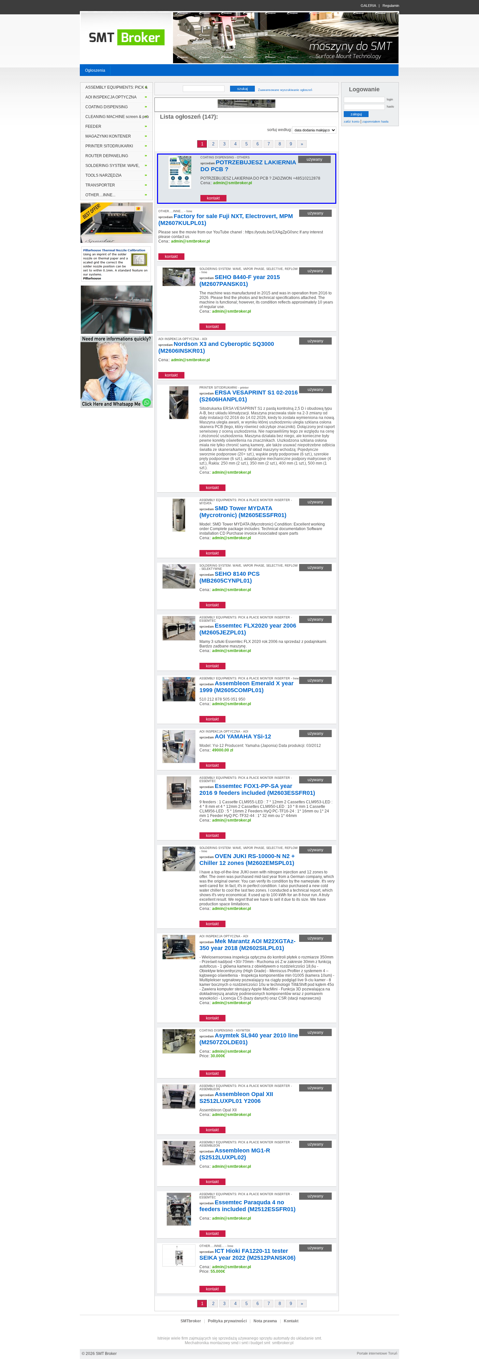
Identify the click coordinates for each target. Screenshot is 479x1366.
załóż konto (351, 121)
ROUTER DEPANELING (106, 156)
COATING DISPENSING (106, 107)
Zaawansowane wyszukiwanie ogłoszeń (285, 90)
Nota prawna (265, 1321)
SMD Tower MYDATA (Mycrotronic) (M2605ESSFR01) (242, 511)
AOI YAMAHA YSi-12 (243, 736)
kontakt (213, 198)
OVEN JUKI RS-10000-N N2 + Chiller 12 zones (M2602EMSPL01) (247, 859)
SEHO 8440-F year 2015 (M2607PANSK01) (239, 280)
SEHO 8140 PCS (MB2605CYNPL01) (229, 577)
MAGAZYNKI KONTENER (108, 136)
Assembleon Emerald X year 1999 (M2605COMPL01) (246, 686)
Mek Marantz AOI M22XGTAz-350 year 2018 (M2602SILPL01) (247, 944)
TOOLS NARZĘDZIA (103, 175)
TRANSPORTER (100, 185)
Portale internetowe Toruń (377, 1353)
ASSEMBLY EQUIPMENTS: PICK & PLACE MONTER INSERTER (116, 88)
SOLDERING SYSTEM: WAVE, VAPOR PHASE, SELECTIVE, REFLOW (112, 167)
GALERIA (368, 5)
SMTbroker (191, 1321)
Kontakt (291, 1321)
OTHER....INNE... (100, 195)
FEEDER (93, 126)
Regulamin (391, 5)
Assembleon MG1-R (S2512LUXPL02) (234, 1154)
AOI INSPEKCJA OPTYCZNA (111, 97)
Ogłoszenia (95, 70)
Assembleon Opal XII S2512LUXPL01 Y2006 (236, 1097)
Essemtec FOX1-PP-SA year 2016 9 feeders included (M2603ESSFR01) (257, 789)
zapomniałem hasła (375, 121)
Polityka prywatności (227, 1321)
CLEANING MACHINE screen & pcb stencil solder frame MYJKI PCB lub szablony (117, 118)
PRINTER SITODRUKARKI (109, 146)
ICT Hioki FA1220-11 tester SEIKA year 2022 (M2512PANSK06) (247, 1254)
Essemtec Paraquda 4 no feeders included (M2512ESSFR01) (247, 1205)
